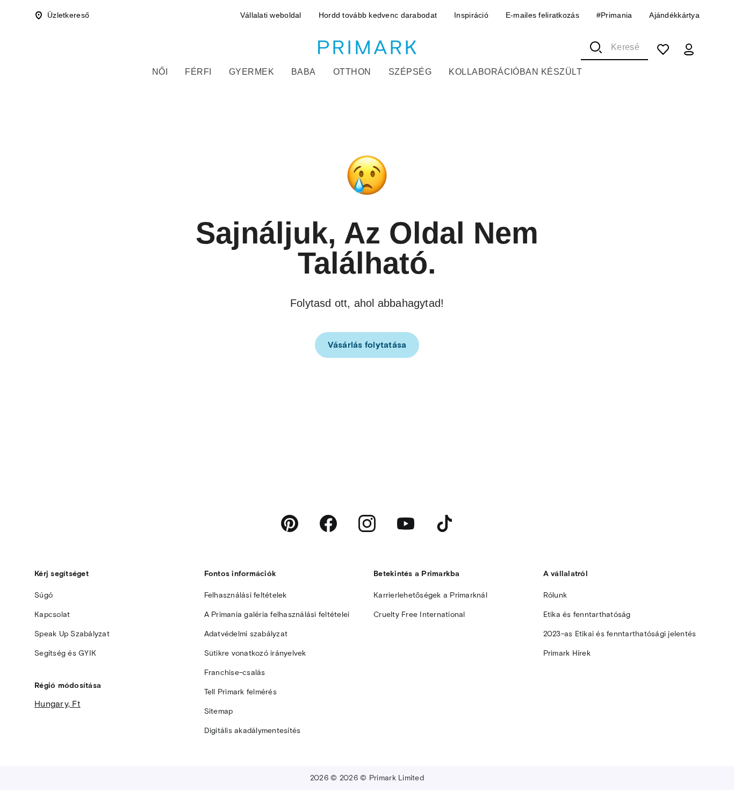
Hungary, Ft (57, 704)
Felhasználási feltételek (245, 595)
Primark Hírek (567, 653)
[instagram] (367, 523)
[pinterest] (289, 523)
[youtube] (405, 523)
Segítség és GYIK (65, 653)
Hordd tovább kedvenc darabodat (378, 15)
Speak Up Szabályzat (72, 633)
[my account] (689, 49)
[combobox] (614, 47)
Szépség (409, 71)
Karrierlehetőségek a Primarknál (430, 595)
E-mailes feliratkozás (542, 15)
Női (160, 71)
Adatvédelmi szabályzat (246, 633)
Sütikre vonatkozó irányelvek (255, 653)
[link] (367, 345)
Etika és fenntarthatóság (587, 614)
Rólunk (555, 595)
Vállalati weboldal (270, 15)
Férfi (198, 71)
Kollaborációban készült (515, 71)
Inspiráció (471, 15)
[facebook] (328, 523)
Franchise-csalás (234, 672)
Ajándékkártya (674, 15)
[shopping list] (663, 49)
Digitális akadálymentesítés (252, 730)
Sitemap (218, 711)
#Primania (614, 15)
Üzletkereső (68, 15)
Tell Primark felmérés (240, 691)
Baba (303, 71)
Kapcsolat (52, 614)
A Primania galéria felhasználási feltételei (277, 614)
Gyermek (251, 71)
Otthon (352, 71)
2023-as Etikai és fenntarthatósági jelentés (619, 633)
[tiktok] (444, 523)
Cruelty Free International (419, 614)
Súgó (43, 595)
